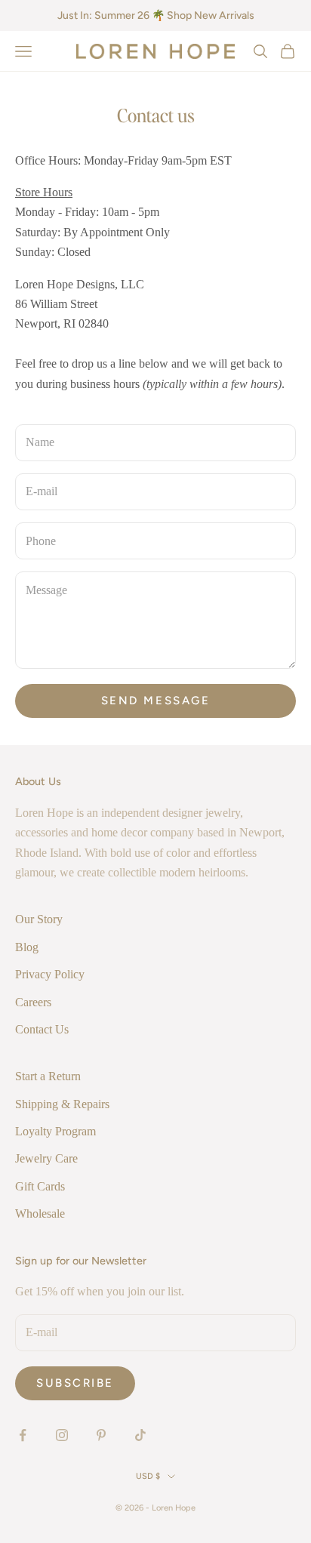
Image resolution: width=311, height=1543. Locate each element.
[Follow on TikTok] (140, 1435)
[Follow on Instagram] (61, 1435)
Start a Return (48, 1076)
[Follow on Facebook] (22, 1435)
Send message (156, 700)
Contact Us (42, 1029)
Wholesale (40, 1213)
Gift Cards (40, 1186)
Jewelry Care (46, 1158)
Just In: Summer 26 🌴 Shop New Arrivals (155, 15)
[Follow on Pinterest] (101, 1435)
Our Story (39, 919)
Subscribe (75, 1383)
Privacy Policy (50, 974)
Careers (33, 1002)
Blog (26, 947)
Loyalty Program (55, 1131)
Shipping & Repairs (62, 1104)
